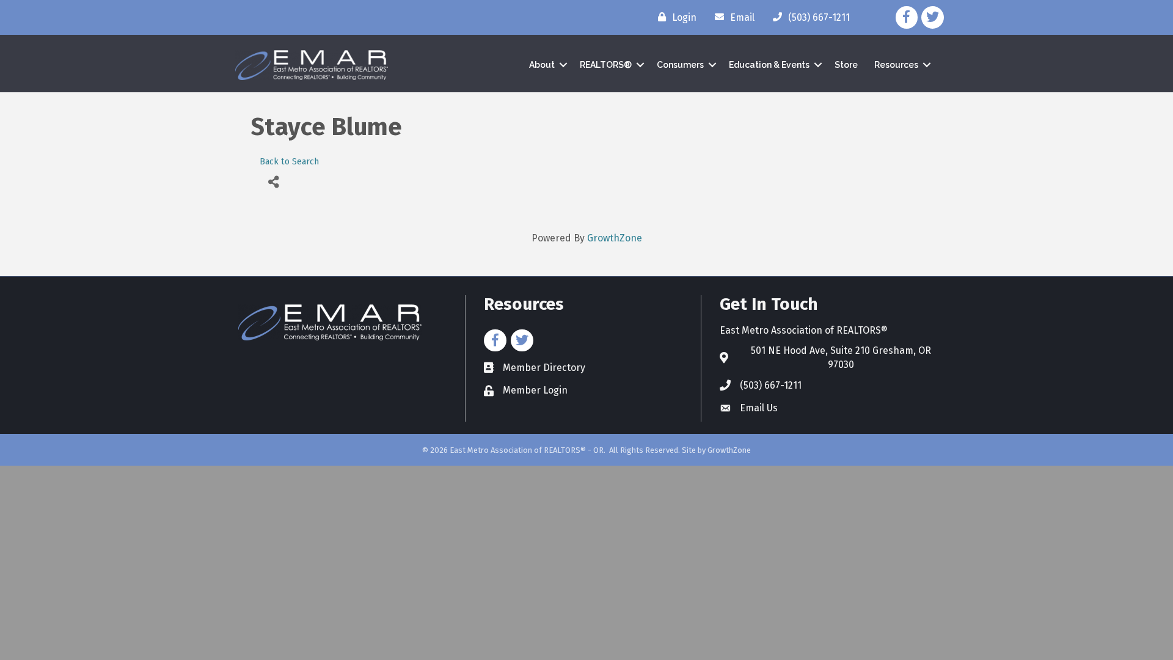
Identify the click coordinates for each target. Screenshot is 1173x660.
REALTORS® (606, 65)
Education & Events (769, 65)
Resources (896, 65)
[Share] (273, 182)
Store (846, 65)
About (542, 65)
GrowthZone (614, 238)
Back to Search (289, 161)
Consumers (680, 65)
